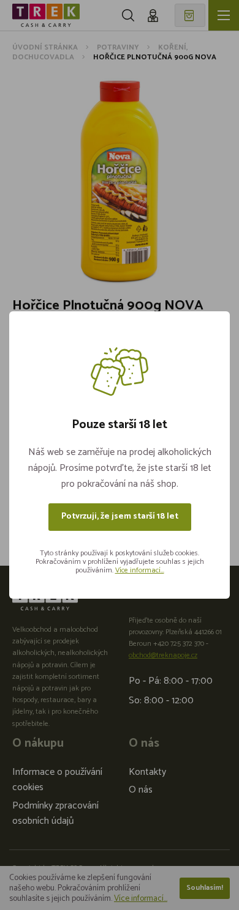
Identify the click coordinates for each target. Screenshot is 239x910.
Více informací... (139, 570)
